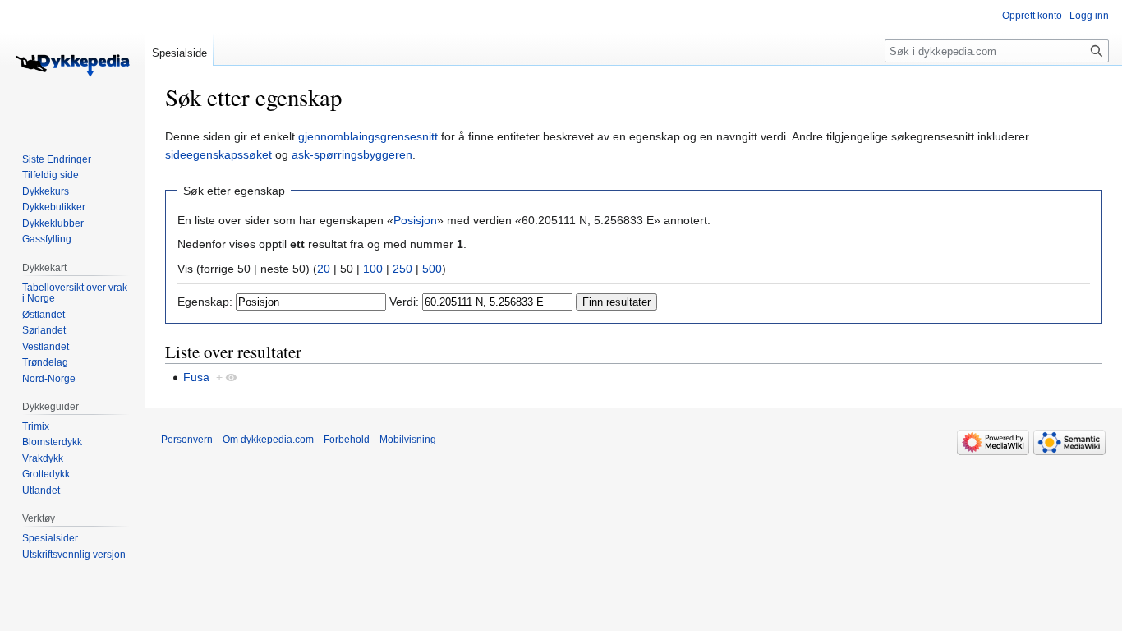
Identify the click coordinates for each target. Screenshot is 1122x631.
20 (323, 268)
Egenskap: (204, 301)
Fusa (196, 377)
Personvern (187, 439)
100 (373, 268)
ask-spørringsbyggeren (352, 154)
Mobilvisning (407, 439)
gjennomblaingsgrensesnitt (368, 136)
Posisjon (415, 220)
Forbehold (347, 439)
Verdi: (404, 301)
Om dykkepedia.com (268, 439)
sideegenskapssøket (218, 154)
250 (402, 268)
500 (432, 268)
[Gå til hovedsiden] (72, 65)
